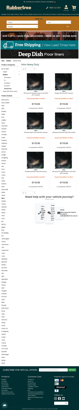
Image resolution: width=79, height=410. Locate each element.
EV (5, 80)
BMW (3, 114)
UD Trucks (4, 349)
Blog (29, 399)
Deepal (3, 146)
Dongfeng (4, 158)
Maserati (4, 262)
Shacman (4, 320)
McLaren (4, 268)
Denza (3, 152)
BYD (2, 117)
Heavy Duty (7, 88)
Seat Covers (5, 386)
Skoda (3, 322)
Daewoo (4, 140)
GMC (3, 186)
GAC (2, 178)
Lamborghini (5, 239)
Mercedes (4, 270)
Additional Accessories (8, 394)
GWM (3, 192)
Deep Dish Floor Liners (10, 91)
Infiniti (3, 213)
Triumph (4, 346)
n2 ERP (55, 408)
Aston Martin (5, 103)
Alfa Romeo (5, 100)
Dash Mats (62, 14)
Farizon (3, 160)
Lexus (3, 253)
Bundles (3, 379)
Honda (3, 204)
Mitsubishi (4, 279)
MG (2, 273)
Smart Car (4, 328)
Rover (3, 311)
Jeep (2, 230)
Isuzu (3, 215)
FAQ (29, 390)
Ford (2, 169)
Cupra (3, 137)
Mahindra (4, 259)
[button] (53, 7)
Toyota (3, 343)
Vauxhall (4, 351)
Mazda (3, 265)
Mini (2, 276)
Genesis (3, 184)
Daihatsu (4, 143)
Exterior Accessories (7, 392)
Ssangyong (4, 331)
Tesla (3, 340)
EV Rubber (7, 83)
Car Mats (4, 381)
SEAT (3, 317)
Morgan (3, 282)
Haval (3, 195)
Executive (7, 86)
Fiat (2, 166)
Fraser (3, 175)
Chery (3, 123)
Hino (3, 61)
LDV (2, 247)
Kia (2, 236)
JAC (2, 221)
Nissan (3, 285)
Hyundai (3, 207)
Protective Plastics (6, 388)
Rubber (8, 61)
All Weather (7, 77)
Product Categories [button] (8, 65)
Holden (3, 201)
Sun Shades (5, 385)
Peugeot (4, 291)
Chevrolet (4, 126)
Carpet (5, 72)
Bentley (3, 111)
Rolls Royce (5, 308)
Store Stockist (32, 395)
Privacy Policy (32, 383)
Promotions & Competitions (36, 392)
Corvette (4, 134)
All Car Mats (5, 69)
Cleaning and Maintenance (35, 394)
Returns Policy (32, 385)
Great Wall (4, 189)
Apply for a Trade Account (35, 397)
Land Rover (5, 244)
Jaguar (3, 227)
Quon (3, 299)
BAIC (3, 108)
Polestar (4, 294)
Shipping (30, 388)
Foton (3, 172)
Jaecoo (3, 224)
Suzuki (3, 337)
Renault (3, 305)
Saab (3, 314)
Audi (2, 105)
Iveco (3, 218)
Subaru (3, 334)
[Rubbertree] (18, 8)
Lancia (3, 241)
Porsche (4, 296)
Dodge (3, 155)
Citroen (3, 132)
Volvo (3, 357)
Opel (2, 288)
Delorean (4, 149)
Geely (3, 181)
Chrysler (3, 129)
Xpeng (3, 360)
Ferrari (3, 163)
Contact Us (31, 379)
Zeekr (3, 363)
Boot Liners (4, 383)
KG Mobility (5, 233)
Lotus (3, 256)
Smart (3, 325)
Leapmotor (4, 250)
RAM (2, 302)
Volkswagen (5, 354)
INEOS (3, 210)
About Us (30, 381)
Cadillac (3, 120)
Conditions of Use (33, 386)
